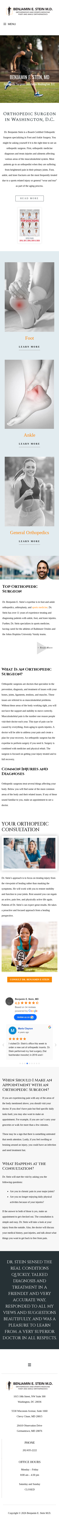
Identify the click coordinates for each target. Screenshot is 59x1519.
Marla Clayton (25, 1028)
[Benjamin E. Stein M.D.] (29, 11)
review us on (23, 1017)
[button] (29, 1365)
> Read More (45, 648)
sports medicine (40, 607)
